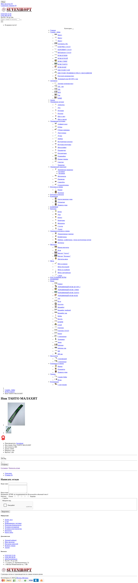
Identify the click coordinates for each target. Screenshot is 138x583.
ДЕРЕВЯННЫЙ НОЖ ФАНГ (68, 295)
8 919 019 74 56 (6, 14)
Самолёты (61, 182)
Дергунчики (62, 133)
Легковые (61, 173)
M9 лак (60, 354)
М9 (59, 351)
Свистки (61, 162)
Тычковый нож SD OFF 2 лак (68, 79)
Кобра (60, 316)
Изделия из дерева (56, 187)
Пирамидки (62, 150)
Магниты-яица (63, 259)
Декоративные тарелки (66, 234)
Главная (53, 30)
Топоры (53, 374)
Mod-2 (60, 38)
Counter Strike (62, 377)
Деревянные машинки (65, 170)
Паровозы (61, 179)
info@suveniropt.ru (11, 559)
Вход (3, 2)
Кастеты (60, 304)
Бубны (60, 127)
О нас (7, 521)
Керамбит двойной (64, 310)
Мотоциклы (62, 176)
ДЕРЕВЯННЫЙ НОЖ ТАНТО (68, 293)
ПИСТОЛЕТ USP (64, 70)
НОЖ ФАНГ (62, 67)
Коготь (60, 319)
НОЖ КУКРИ (62, 55)
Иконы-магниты (63, 247)
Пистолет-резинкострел (66, 76)
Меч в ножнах (62, 264)
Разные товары (63, 159)
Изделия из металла (57, 194)
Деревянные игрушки (57, 121)
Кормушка (61, 220)
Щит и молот (62, 119)
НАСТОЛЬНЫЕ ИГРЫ (58, 277)
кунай (60, 325)
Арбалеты (61, 105)
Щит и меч (61, 116)
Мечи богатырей (63, 267)
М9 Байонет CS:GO (64, 52)
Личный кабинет (11, 540)
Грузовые (61, 171)
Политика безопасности (13, 525)
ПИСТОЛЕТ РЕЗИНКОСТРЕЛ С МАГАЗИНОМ (75, 73)
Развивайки (62, 156)
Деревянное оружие (57, 102)
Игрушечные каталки (65, 141)
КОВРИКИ (54, 207)
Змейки (60, 139)
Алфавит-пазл (62, 124)
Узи (59, 95)
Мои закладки (10, 542)
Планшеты (61, 369)
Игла (59, 301)
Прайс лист (9, 520)
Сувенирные (62, 336)
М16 (59, 92)
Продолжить (5, 511)
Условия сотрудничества (13, 529)
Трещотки (61, 165)
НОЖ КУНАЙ (63, 58)
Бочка (60, 212)
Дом (59, 214)
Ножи (52, 281)
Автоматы (53, 81)
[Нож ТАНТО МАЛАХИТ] (16, 425)
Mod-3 (60, 41)
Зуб (59, 298)
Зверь (60, 342)
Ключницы (54, 196)
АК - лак (61, 86)
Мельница (61, 223)
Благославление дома (65, 199)
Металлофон (62, 147)
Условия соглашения (12, 527)
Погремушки (62, 153)
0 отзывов (4, 468)
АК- (59, 89)
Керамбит (61, 307)
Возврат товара (10, 546)
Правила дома (62, 205)
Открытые (61, 202)
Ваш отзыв (4, 492)
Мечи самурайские (64, 272)
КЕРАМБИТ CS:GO (65, 49)
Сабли (60, 275)
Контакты (8, 530)
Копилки (53, 209)
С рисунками (62, 385)
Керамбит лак (62, 313)
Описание (8, 473)
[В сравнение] (3, 457)
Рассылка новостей (11, 544)
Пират (60, 333)
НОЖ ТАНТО (62, 64)
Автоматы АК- (63, 44)
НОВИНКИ (54, 279)
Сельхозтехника (63, 185)
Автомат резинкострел (65, 83)
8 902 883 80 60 (6, 15)
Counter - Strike (55, 32)
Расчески (61, 193)
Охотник (61, 328)
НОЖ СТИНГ (62, 61)
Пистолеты (54, 356)
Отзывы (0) (9, 475)
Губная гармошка (64, 130)
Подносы (61, 243)
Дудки (60, 136)
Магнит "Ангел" (63, 253)
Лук (59, 108)
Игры (60, 380)
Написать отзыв (14, 468)
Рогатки (60, 113)
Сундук (60, 226)
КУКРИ (60, 322)
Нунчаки (61, 110)
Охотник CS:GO (63, 331)
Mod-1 (60, 35)
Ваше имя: (4, 484)
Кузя (59, 250)
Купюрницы (54, 382)
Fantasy (60, 284)
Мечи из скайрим (64, 270)
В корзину (5, 464)
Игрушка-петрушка (64, 144)
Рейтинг (4, 496)
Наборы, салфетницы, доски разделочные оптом (74, 240)
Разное (60, 190)
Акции (52, 100)
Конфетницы (62, 237)
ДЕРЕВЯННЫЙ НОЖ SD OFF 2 (69, 287)
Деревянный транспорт (58, 167)
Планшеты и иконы (57, 363)
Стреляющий (62, 359)
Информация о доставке (13, 523)
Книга (60, 217)
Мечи (52, 261)
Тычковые (61, 339)
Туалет (60, 229)
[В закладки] (1, 457)
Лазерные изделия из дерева (60, 231)
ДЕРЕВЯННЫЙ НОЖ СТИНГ (68, 290)
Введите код (6, 500)
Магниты (53, 244)
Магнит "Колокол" (64, 256)
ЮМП (60, 98)
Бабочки (60, 345)
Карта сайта (9, 532)
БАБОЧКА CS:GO (64, 47)
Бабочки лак (62, 348)
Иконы (60, 366)
